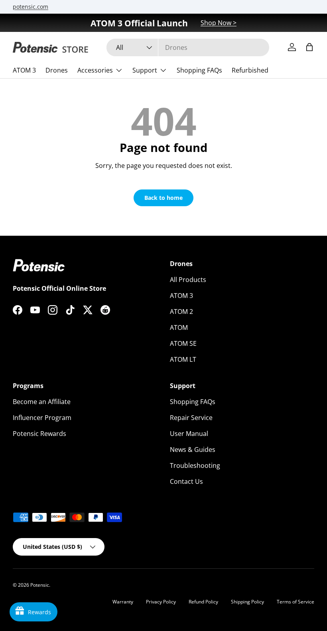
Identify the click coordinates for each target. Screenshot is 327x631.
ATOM (179, 327)
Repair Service (191, 417)
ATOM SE (183, 343)
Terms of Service (295, 601)
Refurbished (250, 70)
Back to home (163, 197)
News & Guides (192, 449)
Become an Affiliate (42, 401)
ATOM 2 (181, 311)
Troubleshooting (195, 465)
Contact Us (186, 481)
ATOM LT (183, 359)
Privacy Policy (161, 601)
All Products (188, 279)
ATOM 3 (24, 70)
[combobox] (187, 47)
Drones (56, 70)
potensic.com (30, 6)
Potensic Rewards (39, 433)
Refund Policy (203, 601)
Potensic (39, 585)
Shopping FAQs (199, 70)
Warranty (122, 601)
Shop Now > (218, 22)
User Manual (189, 433)
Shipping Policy (247, 601)
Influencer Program (42, 417)
